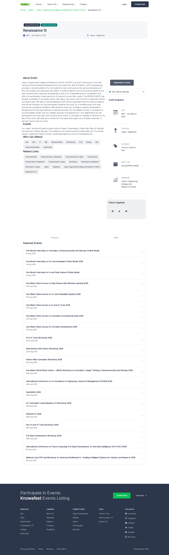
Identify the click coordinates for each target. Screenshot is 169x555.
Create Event (140, 4)
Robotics (76, 529)
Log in (124, 4)
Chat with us (62, 549)
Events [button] (38, 4)
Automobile (48, 147)
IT (40, 142)
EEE (46, 142)
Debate (76, 518)
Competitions (25, 525)
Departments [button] (68, 4)
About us (50, 549)
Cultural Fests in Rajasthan (34, 162)
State (22, 518)
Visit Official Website (120, 92)
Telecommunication (32, 147)
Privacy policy (104, 518)
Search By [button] (52, 4)
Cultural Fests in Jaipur (57, 162)
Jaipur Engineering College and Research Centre (82, 167)
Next (116, 237)
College (23, 529)
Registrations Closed (122, 82)
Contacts (50, 525)
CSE (26, 142)
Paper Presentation (80, 514)
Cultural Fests (92, 157)
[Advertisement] (92, 60)
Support (50, 521)
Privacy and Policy (27, 549)
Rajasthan (56, 167)
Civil (80, 142)
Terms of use (104, 514)
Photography (78, 525)
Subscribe (140, 495)
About (49, 514)
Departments (25, 521)
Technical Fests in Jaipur (74, 157)
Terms (40, 549)
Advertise (50, 518)
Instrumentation (57, 142)
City (21, 514)
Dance (75, 521)
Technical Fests (31, 157)
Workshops (73, 162)
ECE (33, 142)
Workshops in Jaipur (32, 167)
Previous (55, 237)
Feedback (50, 529)
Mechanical (71, 142)
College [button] (83, 4)
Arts (96, 142)
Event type (24, 533)
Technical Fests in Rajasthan (51, 157)
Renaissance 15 (31, 172)
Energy (88, 142)
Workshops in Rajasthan (90, 162)
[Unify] (25, 4)
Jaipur (46, 167)
